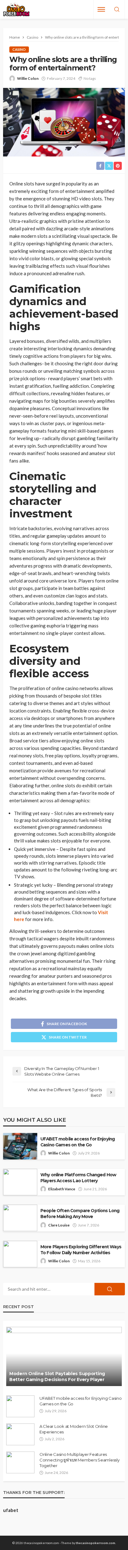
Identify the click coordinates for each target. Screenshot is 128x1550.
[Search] (117, 9)
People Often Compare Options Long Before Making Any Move (79, 1213)
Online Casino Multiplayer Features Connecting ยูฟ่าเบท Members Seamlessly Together (79, 1460)
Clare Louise (59, 1225)
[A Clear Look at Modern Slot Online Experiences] (20, 1434)
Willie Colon (28, 78)
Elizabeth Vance (61, 1189)
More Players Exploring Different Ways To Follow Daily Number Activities (80, 1249)
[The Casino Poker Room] (16, 9)
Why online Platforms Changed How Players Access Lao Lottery (78, 1177)
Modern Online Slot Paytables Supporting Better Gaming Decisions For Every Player (57, 1377)
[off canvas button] (101, 9)
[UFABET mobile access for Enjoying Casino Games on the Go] (20, 1406)
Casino (19, 49)
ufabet (10, 1510)
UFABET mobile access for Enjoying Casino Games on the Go (77, 1141)
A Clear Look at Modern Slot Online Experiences (73, 1429)
